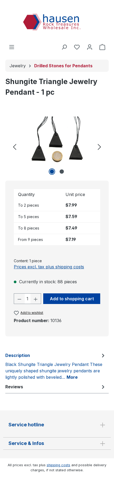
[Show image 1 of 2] (52, 171)
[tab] (55, 366)
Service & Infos (26, 443)
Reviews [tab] (14, 386)
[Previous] (15, 146)
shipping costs (58, 465)
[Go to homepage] (57, 23)
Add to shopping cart (72, 298)
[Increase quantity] (35, 298)
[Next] (99, 146)
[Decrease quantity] (19, 298)
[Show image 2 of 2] (62, 171)
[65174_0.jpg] (57, 146)
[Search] (64, 46)
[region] (57, 146)
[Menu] (11, 46)
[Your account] (89, 46)
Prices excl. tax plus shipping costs (49, 266)
